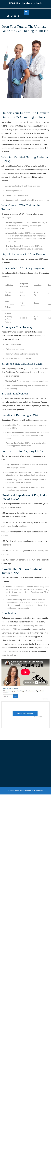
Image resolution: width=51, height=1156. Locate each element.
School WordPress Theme (19, 791)
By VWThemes (36, 791)
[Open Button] (26, 12)
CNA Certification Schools (25, 3)
